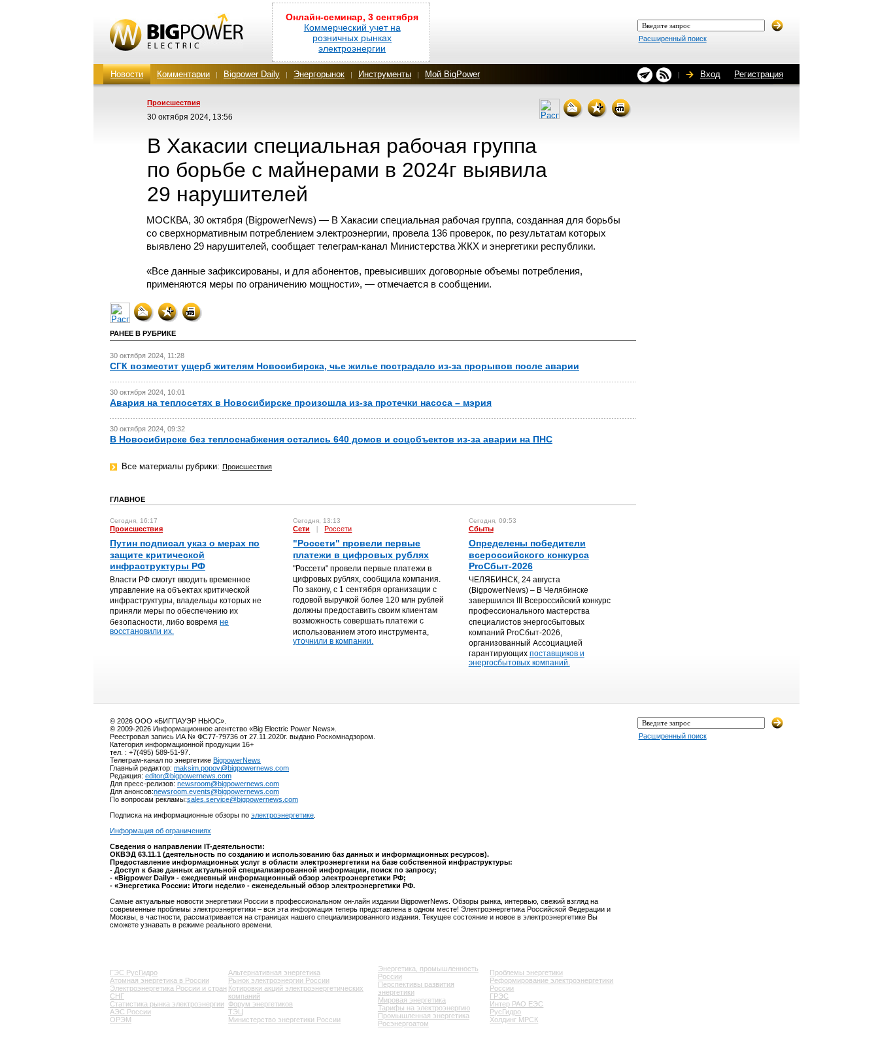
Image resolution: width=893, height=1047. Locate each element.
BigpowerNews (237, 760)
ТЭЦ (235, 1012)
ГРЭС (499, 996)
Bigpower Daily (252, 74)
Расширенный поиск (673, 38)
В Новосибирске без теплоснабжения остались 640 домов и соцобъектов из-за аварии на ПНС (331, 439)
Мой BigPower (452, 74)
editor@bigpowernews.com (188, 776)
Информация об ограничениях (160, 831)
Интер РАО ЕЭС (516, 1004)
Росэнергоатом (403, 1023)
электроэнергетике (282, 815)
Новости (126, 74)
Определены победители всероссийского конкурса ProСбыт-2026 (529, 554)
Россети (338, 529)
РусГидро (505, 1012)
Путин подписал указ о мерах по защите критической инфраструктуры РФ (185, 554)
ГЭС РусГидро (134, 972)
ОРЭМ (120, 1019)
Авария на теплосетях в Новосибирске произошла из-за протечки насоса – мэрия (301, 402)
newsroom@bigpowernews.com (228, 784)
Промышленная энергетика (423, 1016)
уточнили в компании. (333, 641)
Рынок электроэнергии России (278, 980)
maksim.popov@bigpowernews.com (231, 768)
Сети (301, 529)
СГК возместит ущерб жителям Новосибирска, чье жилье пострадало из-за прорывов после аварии (344, 366)
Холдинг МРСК (514, 1019)
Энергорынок (319, 74)
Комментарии (183, 74)
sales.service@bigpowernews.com (242, 799)
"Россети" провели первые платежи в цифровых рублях (361, 548)
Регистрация (758, 74)
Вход (710, 74)
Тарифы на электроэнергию (424, 1008)
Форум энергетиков (260, 1004)
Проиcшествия (173, 103)
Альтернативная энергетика (274, 972)
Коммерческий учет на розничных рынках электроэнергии (352, 38)
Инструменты (384, 74)
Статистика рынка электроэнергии (167, 1004)
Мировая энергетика (412, 1000)
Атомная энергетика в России (159, 980)
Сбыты (481, 529)
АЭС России (130, 1012)
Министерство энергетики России (284, 1019)
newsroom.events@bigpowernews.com (216, 791)
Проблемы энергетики (526, 972)
